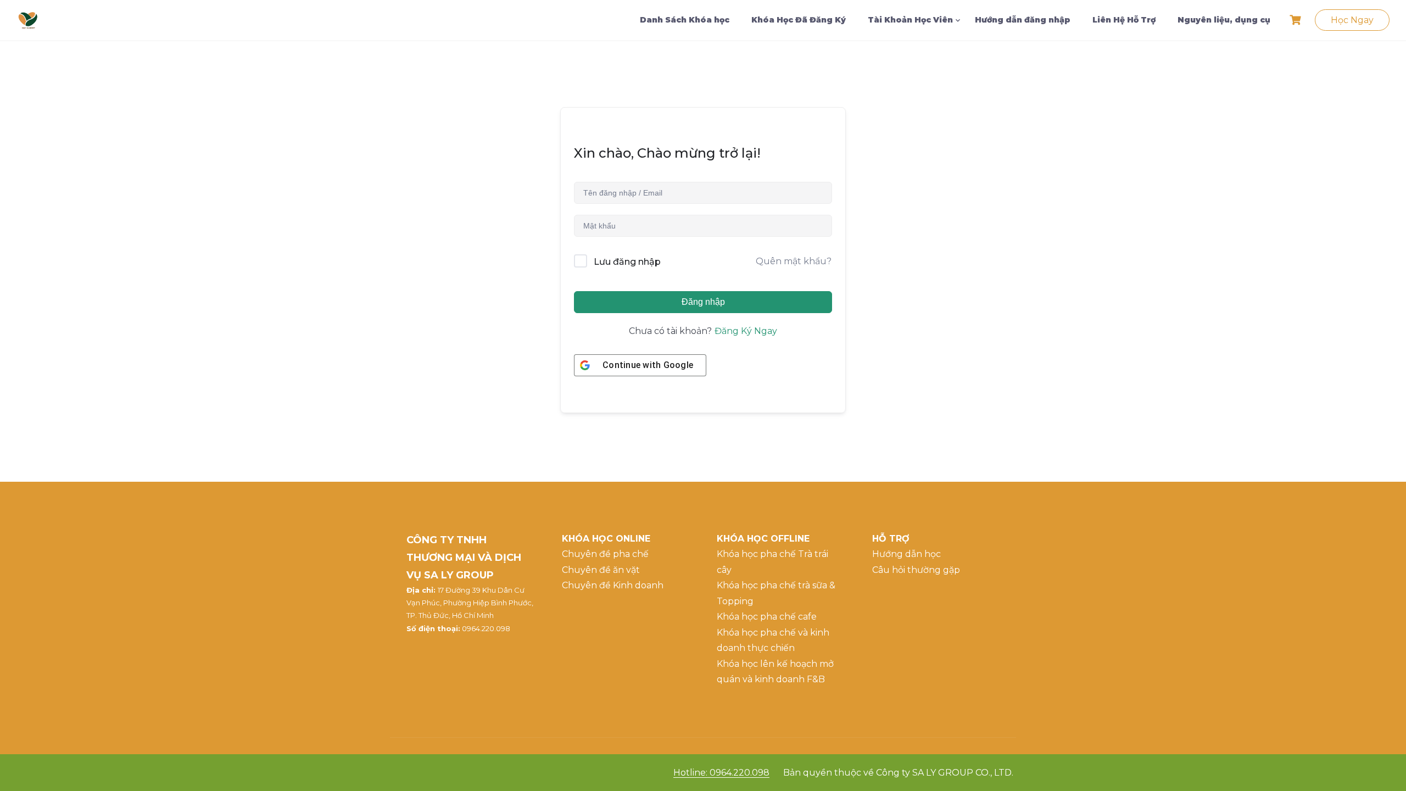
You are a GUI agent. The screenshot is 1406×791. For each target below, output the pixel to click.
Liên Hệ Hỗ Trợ (1124, 20)
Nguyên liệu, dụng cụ (1224, 20)
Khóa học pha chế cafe (767, 616)
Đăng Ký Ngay (746, 331)
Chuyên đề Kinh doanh (612, 585)
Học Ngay (1352, 20)
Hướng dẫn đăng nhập (1022, 20)
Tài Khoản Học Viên (910, 20)
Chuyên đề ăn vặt (601, 570)
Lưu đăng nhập (627, 262)
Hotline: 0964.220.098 (721, 772)
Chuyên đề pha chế (605, 554)
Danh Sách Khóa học (684, 20)
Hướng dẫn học (906, 554)
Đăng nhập (703, 302)
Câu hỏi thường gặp (916, 570)
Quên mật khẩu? (794, 261)
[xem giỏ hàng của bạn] (1297, 20)
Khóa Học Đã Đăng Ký (798, 20)
